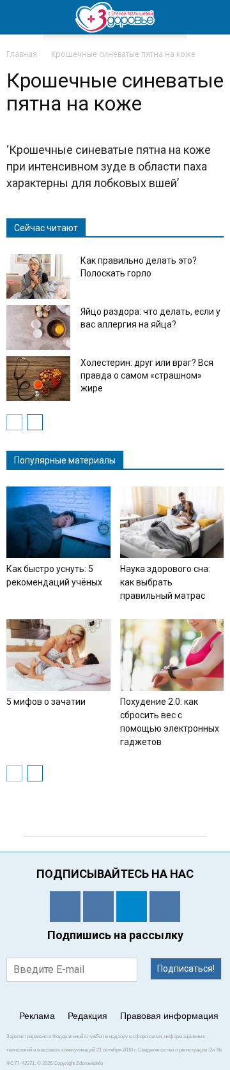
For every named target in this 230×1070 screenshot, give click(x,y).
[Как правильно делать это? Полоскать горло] (38, 276)
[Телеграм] (131, 906)
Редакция (87, 1016)
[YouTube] (165, 906)
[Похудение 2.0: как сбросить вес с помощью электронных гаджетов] (172, 655)
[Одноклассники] (65, 906)
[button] (212, 17)
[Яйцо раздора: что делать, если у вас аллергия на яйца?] (38, 327)
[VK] (98, 906)
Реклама (37, 1016)
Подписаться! (186, 968)
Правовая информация (169, 1016)
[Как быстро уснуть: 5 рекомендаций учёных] (58, 522)
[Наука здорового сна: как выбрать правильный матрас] (172, 522)
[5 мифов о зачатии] (58, 655)
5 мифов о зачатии (46, 702)
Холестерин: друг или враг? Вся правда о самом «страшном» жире (146, 375)
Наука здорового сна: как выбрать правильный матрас (165, 582)
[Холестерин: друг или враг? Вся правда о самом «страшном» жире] (38, 378)
